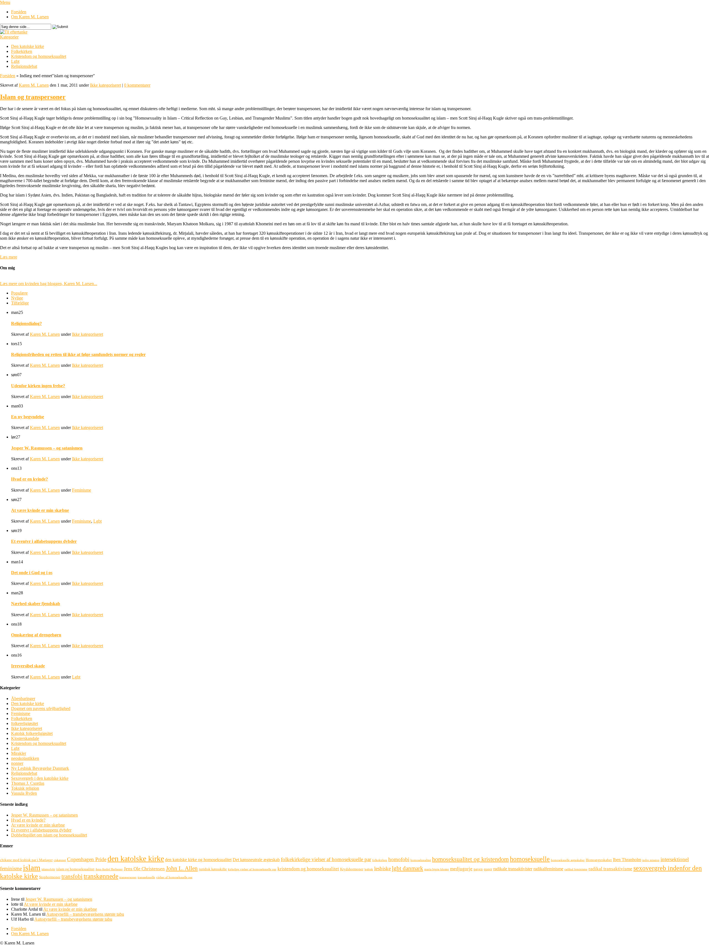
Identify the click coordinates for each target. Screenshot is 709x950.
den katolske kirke (135, 858)
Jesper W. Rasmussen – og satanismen (47, 448)
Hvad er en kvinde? (29, 479)
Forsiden (18, 11)
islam (31, 867)
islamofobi (48, 869)
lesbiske (382, 868)
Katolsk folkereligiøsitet (32, 733)
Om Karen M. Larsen (30, 16)
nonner (17, 763)
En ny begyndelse (27, 416)
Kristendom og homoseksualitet (38, 56)
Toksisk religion (25, 788)
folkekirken (379, 860)
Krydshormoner (351, 869)
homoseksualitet (420, 860)
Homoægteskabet (599, 860)
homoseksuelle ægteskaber (568, 860)
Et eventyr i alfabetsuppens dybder (44, 541)
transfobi (72, 876)
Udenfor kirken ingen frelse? (38, 385)
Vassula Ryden (24, 793)
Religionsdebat (24, 66)
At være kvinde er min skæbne (40, 510)
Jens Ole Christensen (144, 868)
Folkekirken (21, 51)
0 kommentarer (137, 85)
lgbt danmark (407, 868)
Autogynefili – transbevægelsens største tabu (85, 914)
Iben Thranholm (627, 859)
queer (488, 869)
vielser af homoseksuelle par (174, 877)
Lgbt (15, 61)
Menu (5, 2)
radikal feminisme (575, 869)
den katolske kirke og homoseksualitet (198, 859)
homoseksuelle (530, 859)
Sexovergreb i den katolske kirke (39, 778)
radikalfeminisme (548, 868)
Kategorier (9, 37)
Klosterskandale (25, 738)
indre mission (650, 860)
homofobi (398, 859)
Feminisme (81, 490)
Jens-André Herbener (109, 869)
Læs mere (8, 257)
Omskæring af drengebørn (36, 635)
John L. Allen (182, 868)
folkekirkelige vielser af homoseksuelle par (326, 859)
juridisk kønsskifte (213, 869)
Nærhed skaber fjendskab (35, 603)
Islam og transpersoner (33, 96)
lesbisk (368, 869)
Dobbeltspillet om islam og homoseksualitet (49, 835)
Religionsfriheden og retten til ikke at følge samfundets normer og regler (78, 354)
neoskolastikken (25, 758)
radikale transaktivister (512, 868)
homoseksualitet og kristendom (470, 859)
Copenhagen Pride (86, 859)
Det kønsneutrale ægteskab (256, 859)
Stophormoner (49, 877)
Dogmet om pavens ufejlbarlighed (40, 708)
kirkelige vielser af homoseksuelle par (252, 869)
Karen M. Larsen (34, 85)
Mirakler (18, 753)
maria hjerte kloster (436, 869)
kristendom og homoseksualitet (308, 868)
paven (478, 869)
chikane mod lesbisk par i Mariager (26, 860)
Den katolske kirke (27, 46)
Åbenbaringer (23, 698)
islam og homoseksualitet (75, 869)
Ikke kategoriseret (105, 85)
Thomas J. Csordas (27, 783)
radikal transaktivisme (610, 868)
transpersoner (128, 877)
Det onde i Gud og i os (31, 572)
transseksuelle (146, 877)
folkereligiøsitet (24, 723)
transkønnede (101, 876)
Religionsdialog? (26, 323)
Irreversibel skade (28, 666)
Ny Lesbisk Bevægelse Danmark (40, 768)
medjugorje (461, 868)
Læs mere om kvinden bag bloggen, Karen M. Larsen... (48, 283)
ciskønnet (60, 860)
